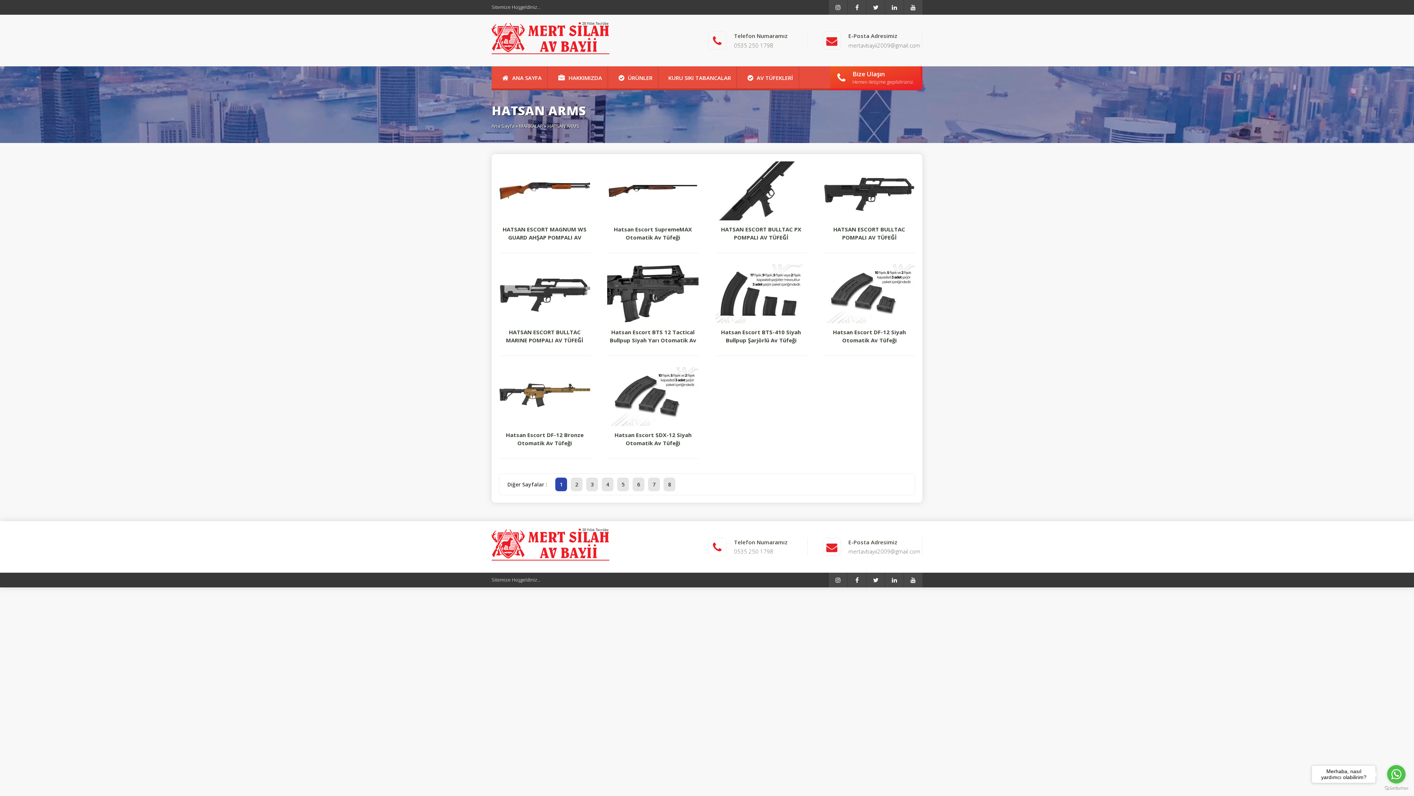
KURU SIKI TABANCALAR (699, 77)
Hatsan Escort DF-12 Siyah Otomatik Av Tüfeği (869, 336)
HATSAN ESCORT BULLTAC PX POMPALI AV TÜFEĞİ (761, 233)
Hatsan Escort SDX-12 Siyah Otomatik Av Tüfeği (653, 439)
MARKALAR (531, 126)
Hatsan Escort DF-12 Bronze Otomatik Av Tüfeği (545, 439)
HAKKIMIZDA (585, 77)
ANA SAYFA (527, 77)
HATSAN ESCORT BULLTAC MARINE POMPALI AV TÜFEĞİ (544, 336)
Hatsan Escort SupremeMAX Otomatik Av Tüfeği (653, 233)
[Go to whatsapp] (1396, 774)
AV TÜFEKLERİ (775, 77)
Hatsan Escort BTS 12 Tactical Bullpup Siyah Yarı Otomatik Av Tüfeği (653, 336)
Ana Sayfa (503, 126)
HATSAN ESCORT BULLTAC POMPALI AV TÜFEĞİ (869, 233)
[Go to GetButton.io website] (1396, 788)
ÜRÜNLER (640, 77)
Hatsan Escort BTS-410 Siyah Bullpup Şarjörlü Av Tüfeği (761, 336)
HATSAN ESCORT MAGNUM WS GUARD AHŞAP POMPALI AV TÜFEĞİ (545, 234)
